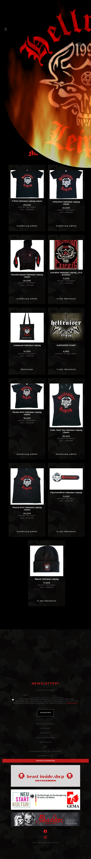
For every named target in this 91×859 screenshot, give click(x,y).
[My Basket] (6, 29)
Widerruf (45, 733)
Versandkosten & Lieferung (45, 751)
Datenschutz (72, 703)
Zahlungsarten (45, 737)
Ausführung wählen (27, 226)
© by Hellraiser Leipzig (45, 842)
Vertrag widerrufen (45, 761)
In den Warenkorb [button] (66, 299)
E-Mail (25, 695)
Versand (30, 209)
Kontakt (45, 728)
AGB (45, 746)
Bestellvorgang (45, 724)
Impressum (45, 742)
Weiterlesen (27, 369)
